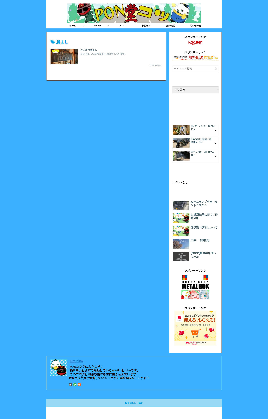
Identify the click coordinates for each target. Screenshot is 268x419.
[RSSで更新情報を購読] (79, 384)
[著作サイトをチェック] (70, 384)
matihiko (76, 361)
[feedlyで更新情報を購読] (75, 384)
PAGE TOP (135, 402)
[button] (216, 68)
